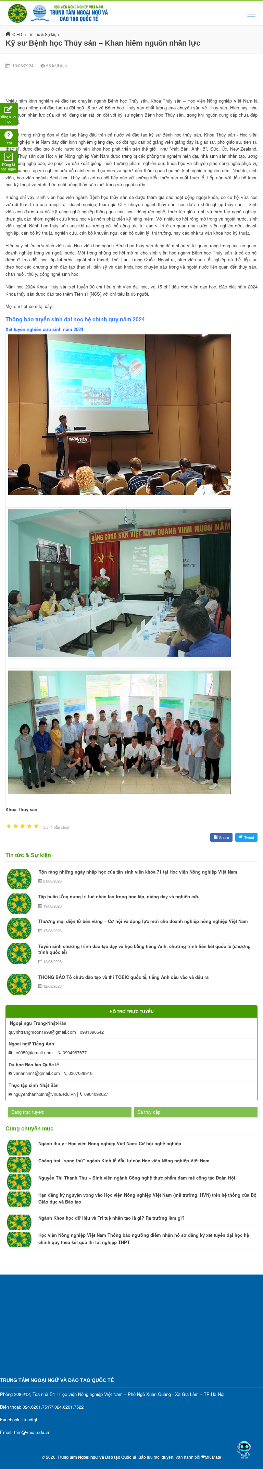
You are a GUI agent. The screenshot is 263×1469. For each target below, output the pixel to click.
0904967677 (74, 1052)
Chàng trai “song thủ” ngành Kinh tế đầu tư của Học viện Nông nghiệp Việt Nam (124, 1160)
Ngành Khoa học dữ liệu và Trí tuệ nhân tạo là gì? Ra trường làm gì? (111, 1218)
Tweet (249, 837)
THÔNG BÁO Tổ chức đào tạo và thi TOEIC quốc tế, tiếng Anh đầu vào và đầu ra (123, 977)
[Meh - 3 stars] (22, 826)
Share (224, 837)
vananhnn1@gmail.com (36, 1073)
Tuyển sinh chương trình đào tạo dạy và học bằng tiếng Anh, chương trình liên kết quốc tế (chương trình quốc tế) (144, 949)
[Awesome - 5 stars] (36, 826)
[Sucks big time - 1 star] (8, 826)
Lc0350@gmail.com (32, 1052)
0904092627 (95, 1094)
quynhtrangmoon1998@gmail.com (42, 1032)
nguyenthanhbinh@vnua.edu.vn (44, 1094)
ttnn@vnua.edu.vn (32, 1432)
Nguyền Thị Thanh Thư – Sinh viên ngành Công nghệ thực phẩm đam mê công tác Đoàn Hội (136, 1177)
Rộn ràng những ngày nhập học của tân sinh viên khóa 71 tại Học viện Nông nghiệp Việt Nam (137, 871)
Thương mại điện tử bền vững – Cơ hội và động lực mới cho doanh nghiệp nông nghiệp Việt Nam (143, 921)
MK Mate (213, 1457)
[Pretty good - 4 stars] (29, 826)
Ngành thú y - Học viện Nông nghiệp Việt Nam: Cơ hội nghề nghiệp (109, 1143)
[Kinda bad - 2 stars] (15, 826)
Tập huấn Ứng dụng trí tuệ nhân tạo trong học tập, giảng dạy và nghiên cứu (119, 896)
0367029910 (79, 1073)
